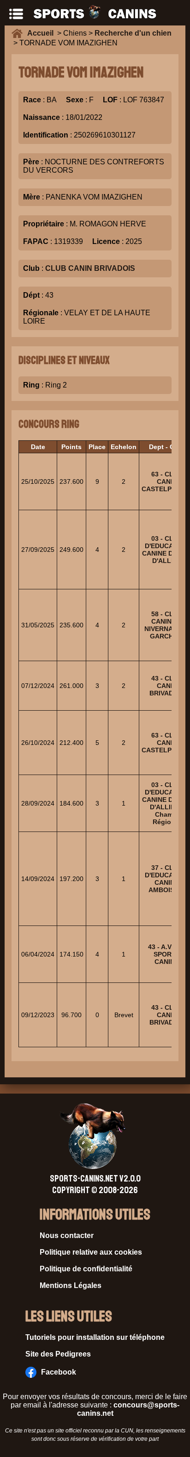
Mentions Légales (70, 1285)
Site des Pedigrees (58, 1354)
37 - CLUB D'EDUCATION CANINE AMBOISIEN (167, 879)
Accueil (42, 33)
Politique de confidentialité (86, 1269)
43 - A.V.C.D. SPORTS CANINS (167, 954)
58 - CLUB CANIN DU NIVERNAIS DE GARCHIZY (167, 625)
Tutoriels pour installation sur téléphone (95, 1337)
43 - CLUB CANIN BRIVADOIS (166, 686)
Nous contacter (67, 1235)
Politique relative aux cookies (91, 1252)
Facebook (58, 1372)
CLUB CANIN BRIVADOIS (90, 268)
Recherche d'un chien (133, 33)
